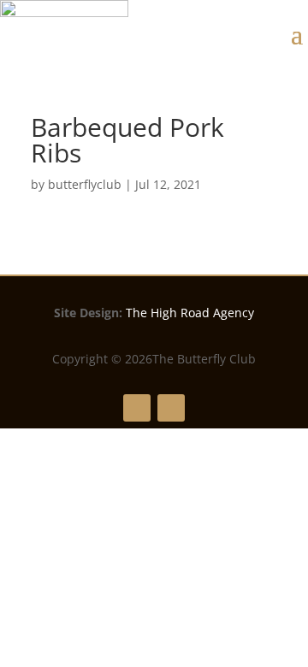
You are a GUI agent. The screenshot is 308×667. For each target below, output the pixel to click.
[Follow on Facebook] (137, 408)
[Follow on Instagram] (171, 408)
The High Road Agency (190, 312)
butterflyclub (84, 184)
